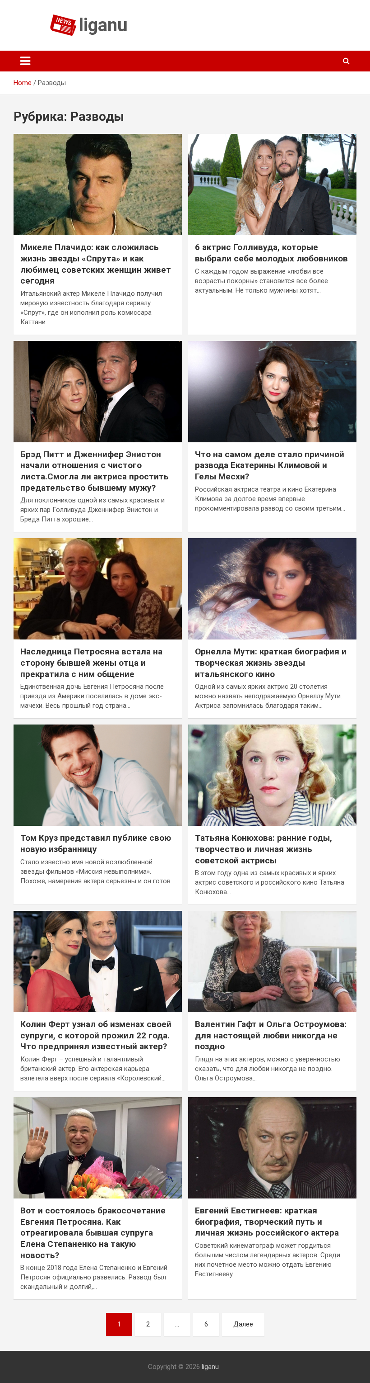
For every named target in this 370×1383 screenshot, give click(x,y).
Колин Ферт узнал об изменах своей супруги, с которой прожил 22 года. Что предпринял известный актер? (95, 1035)
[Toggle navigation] (25, 61)
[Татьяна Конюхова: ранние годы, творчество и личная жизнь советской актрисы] (272, 775)
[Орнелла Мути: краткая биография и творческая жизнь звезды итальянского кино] (272, 589)
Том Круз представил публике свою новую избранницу (95, 843)
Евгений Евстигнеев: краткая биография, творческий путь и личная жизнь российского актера (267, 1221)
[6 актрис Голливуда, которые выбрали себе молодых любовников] (272, 185)
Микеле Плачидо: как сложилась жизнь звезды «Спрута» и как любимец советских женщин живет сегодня (95, 264)
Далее (243, 1324)
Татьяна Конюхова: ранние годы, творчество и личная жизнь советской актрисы (263, 849)
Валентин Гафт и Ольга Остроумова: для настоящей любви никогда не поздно (271, 1035)
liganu (103, 25)
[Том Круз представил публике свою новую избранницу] (97, 775)
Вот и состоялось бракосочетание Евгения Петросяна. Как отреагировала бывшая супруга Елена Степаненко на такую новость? (93, 1232)
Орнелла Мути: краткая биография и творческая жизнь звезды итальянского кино (271, 662)
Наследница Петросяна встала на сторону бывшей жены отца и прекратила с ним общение (91, 662)
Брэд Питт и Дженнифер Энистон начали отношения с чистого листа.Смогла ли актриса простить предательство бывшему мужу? (94, 471)
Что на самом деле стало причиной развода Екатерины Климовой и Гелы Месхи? (269, 465)
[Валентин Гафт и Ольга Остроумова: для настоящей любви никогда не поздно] (272, 962)
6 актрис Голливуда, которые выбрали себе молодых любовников (271, 253)
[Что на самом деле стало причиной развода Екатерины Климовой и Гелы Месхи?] (272, 391)
